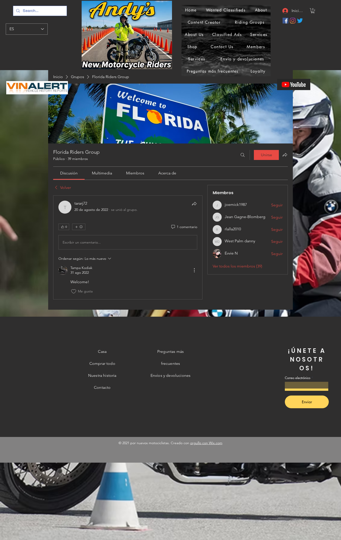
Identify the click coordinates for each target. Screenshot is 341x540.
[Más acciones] (194, 270)
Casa (102, 351)
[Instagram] (293, 20)
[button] (313, 10)
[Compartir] (194, 204)
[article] (127, 247)
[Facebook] (285, 20)
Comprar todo (102, 363)
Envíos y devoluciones (170, 375)
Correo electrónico (297, 378)
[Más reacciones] (78, 227)
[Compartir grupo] (285, 155)
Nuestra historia (102, 375)
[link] (69, 173)
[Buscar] (243, 155)
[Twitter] (300, 20)
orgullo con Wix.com (206, 443)
